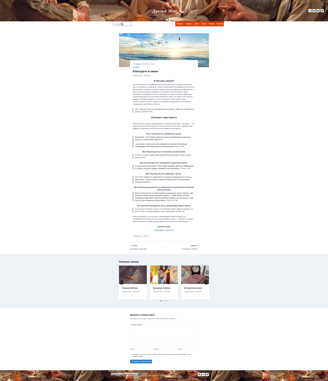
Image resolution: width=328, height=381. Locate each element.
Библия (136, 67)
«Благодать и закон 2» (164, 230)
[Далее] (206, 282)
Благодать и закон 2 (190, 247)
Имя (132, 349)
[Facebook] (314, 10)
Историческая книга (193, 288)
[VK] (203, 374)
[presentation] (133, 275)
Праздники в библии (161, 288)
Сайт (180, 349)
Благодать (137, 236)
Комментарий (137, 325)
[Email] (322, 10)
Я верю (212, 24)
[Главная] (133, 64)
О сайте (220, 24)
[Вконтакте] (310, 10)
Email (156, 349)
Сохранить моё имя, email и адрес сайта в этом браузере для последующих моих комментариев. (161, 355)
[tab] (160, 300)
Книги (204, 24)
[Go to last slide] (121, 282)
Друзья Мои (138, 75)
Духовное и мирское (138, 247)
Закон (146, 236)
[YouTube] (318, 10)
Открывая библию (130, 288)
